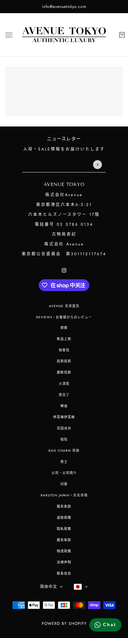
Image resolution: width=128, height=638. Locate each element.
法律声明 (64, 562)
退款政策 (64, 517)
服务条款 (64, 506)
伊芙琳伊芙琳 (64, 417)
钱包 (64, 439)
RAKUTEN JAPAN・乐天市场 (64, 495)
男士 (64, 461)
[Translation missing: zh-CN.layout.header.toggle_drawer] (8, 35)
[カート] (122, 34)
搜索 (64, 327)
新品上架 (64, 338)
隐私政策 (64, 528)
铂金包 (64, 350)
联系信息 (64, 573)
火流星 (64, 383)
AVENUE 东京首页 (64, 306)
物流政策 (64, 551)
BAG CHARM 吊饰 (64, 450)
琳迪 (64, 405)
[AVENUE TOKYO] (64, 34)
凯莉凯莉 (64, 361)
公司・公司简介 (64, 472)
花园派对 (64, 428)
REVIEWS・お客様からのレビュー (64, 317)
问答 (64, 484)
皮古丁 (64, 394)
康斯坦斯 (64, 372)
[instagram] (64, 270)
